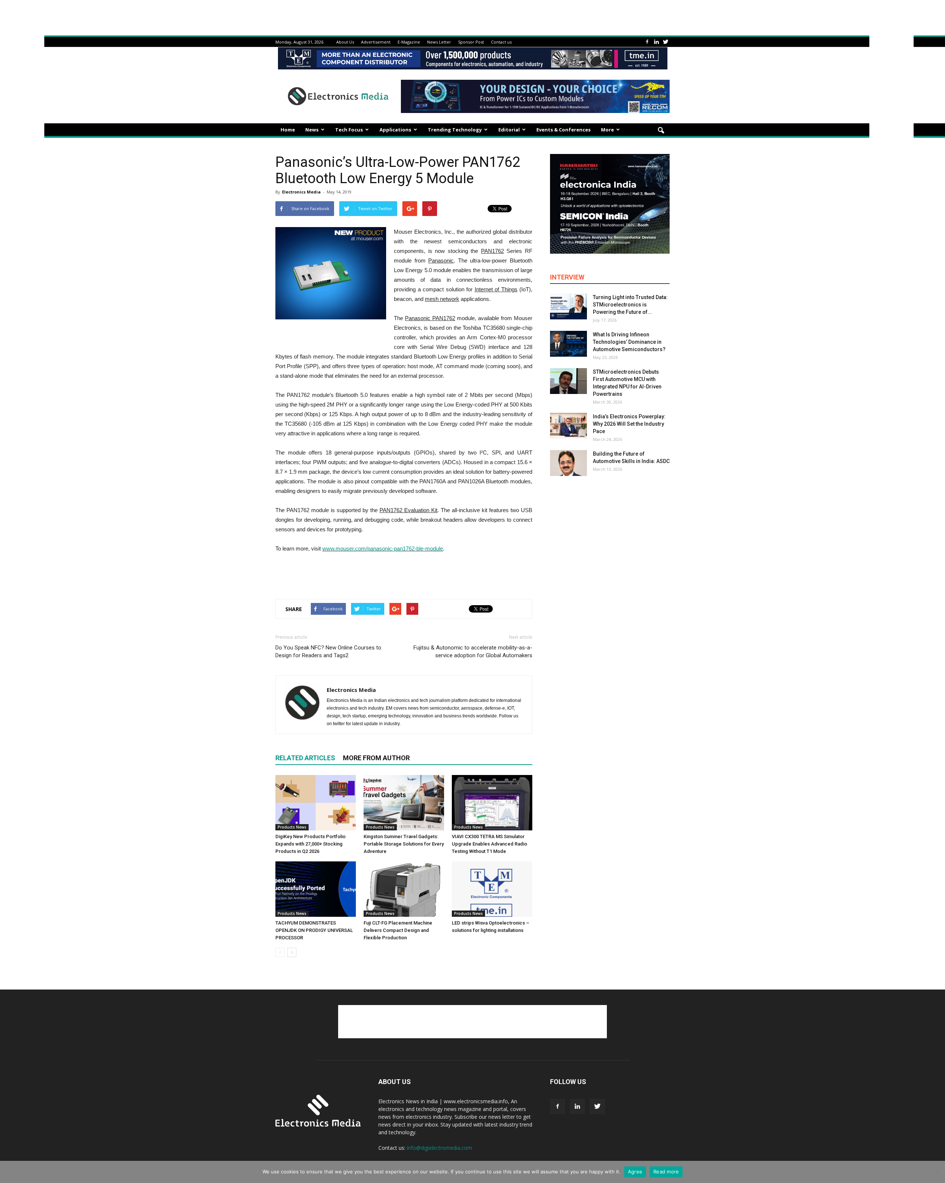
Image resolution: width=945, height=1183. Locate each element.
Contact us (501, 42)
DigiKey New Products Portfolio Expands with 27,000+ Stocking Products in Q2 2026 (310, 844)
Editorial (509, 129)
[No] (935, 1172)
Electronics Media (301, 192)
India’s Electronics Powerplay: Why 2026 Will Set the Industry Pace (629, 424)
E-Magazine (409, 42)
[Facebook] (647, 42)
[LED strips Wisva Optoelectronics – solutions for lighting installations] (492, 889)
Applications (395, 129)
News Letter (439, 42)
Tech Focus (349, 129)
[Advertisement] (403, 574)
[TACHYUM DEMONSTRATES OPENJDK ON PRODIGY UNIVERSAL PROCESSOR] (315, 889)
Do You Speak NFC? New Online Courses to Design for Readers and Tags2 (328, 651)
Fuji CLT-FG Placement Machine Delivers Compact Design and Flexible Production (398, 930)
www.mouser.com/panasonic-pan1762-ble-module (382, 548)
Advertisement (376, 42)
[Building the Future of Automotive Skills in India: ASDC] (568, 463)
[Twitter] (666, 42)
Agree (635, 1172)
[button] (661, 131)
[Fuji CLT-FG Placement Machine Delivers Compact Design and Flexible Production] (404, 889)
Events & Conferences (563, 129)
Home (288, 129)
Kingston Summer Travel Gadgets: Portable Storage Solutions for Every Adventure (404, 844)
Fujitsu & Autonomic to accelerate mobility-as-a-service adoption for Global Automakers (472, 651)
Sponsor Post (471, 42)
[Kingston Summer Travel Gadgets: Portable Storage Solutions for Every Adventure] (404, 802)
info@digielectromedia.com (439, 1147)
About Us (345, 42)
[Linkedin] (656, 42)
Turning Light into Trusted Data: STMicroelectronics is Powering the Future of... (630, 304)
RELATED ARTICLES (305, 758)
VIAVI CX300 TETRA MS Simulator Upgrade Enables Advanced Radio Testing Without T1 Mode (489, 844)
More (607, 129)
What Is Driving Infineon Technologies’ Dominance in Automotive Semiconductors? (629, 342)
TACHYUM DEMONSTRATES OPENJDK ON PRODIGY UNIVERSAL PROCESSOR (314, 930)
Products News (292, 827)
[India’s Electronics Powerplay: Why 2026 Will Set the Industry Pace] (568, 426)
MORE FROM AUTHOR (376, 758)
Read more (666, 1172)
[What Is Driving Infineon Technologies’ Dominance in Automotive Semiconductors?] (568, 344)
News (312, 129)
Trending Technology (455, 129)
